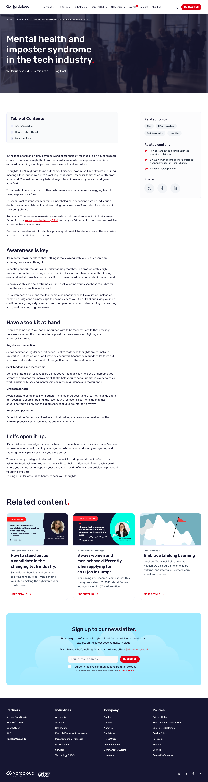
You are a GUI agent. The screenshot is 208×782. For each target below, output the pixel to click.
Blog (149, 126)
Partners (63, 7)
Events (133, 6)
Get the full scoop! (137, 649)
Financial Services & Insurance (71, 733)
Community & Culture (115, 749)
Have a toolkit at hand (26, 132)
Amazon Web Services (17, 717)
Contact (108, 717)
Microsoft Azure (14, 722)
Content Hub (97, 7)
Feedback (158, 739)
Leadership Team (113, 744)
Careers (144, 7)
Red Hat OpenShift (16, 739)
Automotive (61, 717)
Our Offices (109, 733)
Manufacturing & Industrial (69, 739)
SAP (8, 733)
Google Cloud (13, 728)
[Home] (17, 7)
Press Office (110, 739)
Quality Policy (160, 733)
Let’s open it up (23, 138)
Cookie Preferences (163, 755)
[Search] (176, 7)
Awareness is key (24, 126)
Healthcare (61, 728)
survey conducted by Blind (41, 220)
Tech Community (155, 133)
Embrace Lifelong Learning (163, 168)
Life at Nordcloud (166, 126)
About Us (156, 7)
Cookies (157, 749)
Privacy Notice (126, 670)
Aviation (59, 722)
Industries (79, 7)
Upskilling (174, 133)
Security (157, 744)
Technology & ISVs (65, 755)
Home (9, 19)
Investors (109, 755)
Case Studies (118, 7)
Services (47, 7)
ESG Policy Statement (164, 728)
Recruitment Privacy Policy (167, 722)
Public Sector (62, 744)
